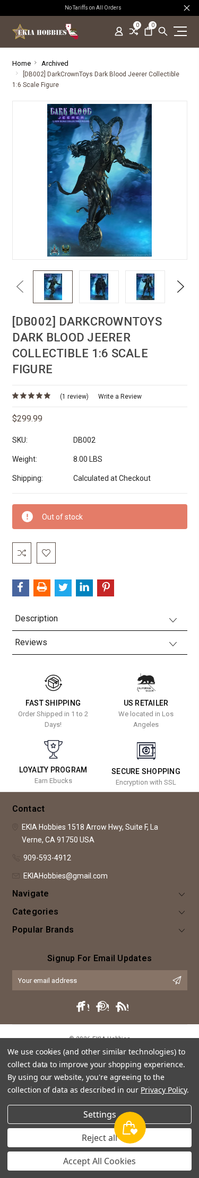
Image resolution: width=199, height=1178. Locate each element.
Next (177, 286)
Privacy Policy (164, 1090)
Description (36, 618)
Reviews (31, 642)
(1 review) (74, 396)
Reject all (99, 1138)
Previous (17, 286)
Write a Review (120, 396)
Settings (99, 1114)
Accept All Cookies (99, 1161)
